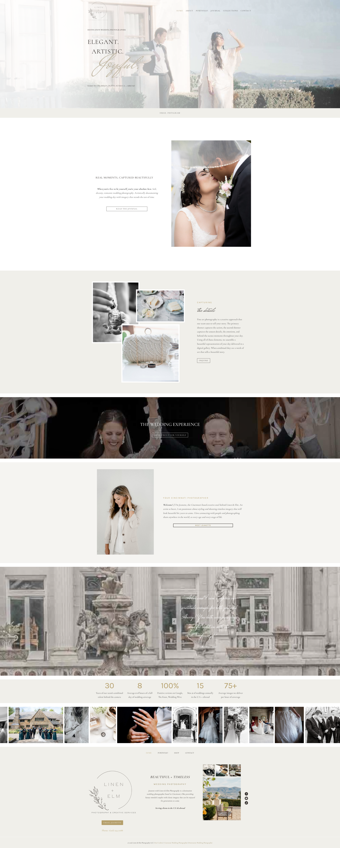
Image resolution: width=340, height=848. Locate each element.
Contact (246, 11)
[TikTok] (246, 802)
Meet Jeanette (203, 525)
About (189, 11)
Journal (215, 11)
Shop (176, 753)
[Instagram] (246, 798)
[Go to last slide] (174, 621)
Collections (230, 11)
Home (180, 11)
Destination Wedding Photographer (200, 843)
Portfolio (202, 11)
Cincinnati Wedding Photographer (176, 843)
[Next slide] (243, 621)
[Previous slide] (2, 725)
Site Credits (159, 843)
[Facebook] (246, 793)
